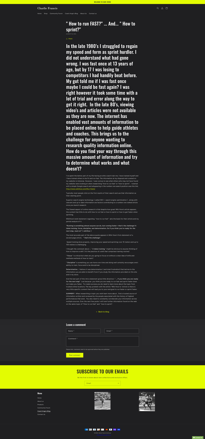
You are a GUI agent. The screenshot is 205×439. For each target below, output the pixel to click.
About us (40, 401)
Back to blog (103, 312)
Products (40, 404)
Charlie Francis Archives (104, 433)
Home (39, 398)
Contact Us (41, 414)
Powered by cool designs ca (104, 434)
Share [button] (70, 38)
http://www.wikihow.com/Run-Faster (80, 189)
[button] (158, 8)
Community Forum (43, 408)
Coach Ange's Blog (43, 411)
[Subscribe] (118, 383)
